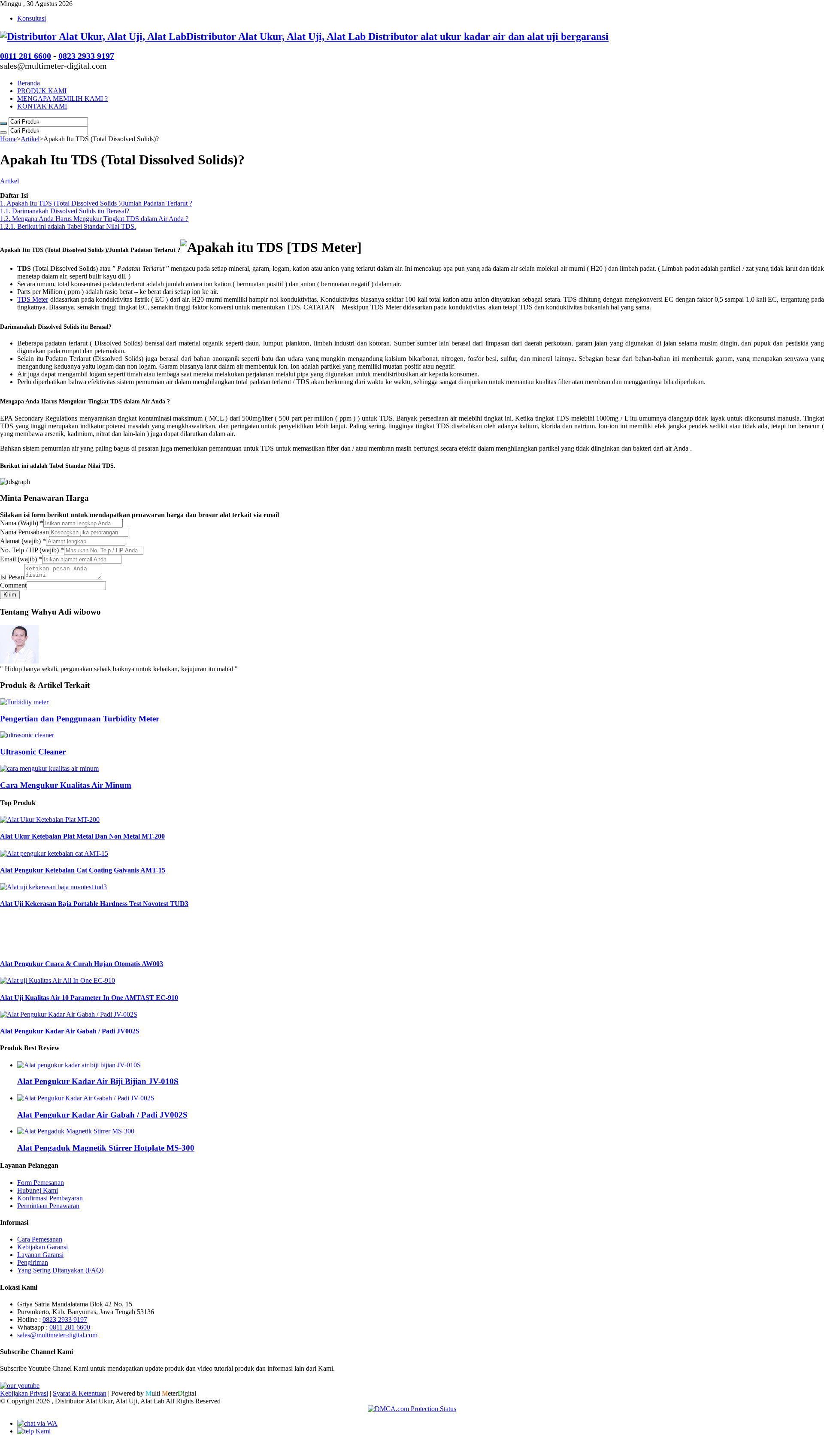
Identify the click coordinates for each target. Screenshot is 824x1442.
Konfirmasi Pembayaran (50, 1198)
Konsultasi (31, 18)
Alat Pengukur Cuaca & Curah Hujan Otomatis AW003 (81, 963)
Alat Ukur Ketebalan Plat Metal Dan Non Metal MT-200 (82, 836)
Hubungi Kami (37, 1190)
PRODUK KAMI (42, 90)
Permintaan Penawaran (48, 1205)
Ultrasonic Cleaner (33, 751)
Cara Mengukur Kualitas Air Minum (65, 785)
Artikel (30, 138)
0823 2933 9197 (86, 56)
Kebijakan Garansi (42, 1247)
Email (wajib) (21, 559)
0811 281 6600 (25, 56)
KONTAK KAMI (42, 106)
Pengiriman (32, 1262)
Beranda (28, 83)
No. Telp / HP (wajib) (32, 550)
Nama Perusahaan (24, 532)
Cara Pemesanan (39, 1239)
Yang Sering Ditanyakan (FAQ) (60, 1270)
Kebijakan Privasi (24, 1393)
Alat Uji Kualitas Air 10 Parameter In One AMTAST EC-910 (89, 997)
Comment (13, 585)
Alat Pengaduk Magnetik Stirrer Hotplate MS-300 (105, 1147)
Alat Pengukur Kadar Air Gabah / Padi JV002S (69, 1031)
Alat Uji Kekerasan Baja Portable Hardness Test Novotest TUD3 (94, 903)
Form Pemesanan (40, 1182)
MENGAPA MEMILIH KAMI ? (62, 98)
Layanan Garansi (40, 1254)
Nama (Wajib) (21, 523)
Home (8, 138)
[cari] (3, 123)
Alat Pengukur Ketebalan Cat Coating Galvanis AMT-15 (82, 870)
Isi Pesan (12, 577)
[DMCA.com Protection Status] (412, 1408)
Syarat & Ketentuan (79, 1393)
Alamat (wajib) (23, 541)
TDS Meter (32, 299)
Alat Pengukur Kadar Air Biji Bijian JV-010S (98, 1081)
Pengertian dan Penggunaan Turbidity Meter (79, 718)
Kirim (9, 594)
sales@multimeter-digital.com (57, 1335)
